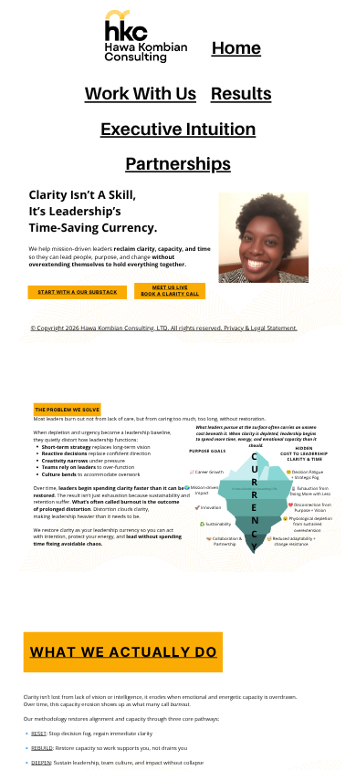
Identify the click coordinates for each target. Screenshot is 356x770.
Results (241, 93)
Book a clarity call (170, 294)
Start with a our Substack (77, 292)
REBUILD (41, 748)
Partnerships (178, 162)
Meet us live (170, 287)
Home (236, 46)
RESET (38, 733)
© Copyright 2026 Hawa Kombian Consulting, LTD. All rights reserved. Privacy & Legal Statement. (163, 328)
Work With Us (140, 93)
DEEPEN (41, 762)
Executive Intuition (178, 128)
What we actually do (123, 652)
